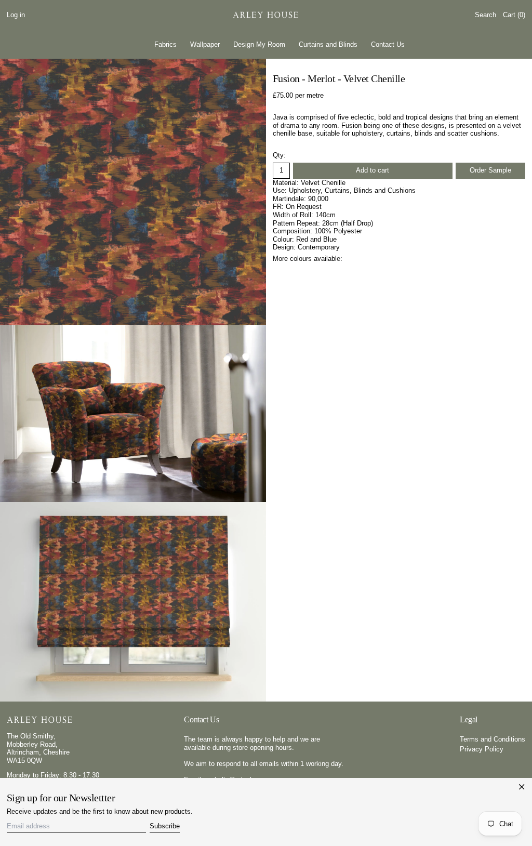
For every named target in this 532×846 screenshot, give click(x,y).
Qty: (279, 155)
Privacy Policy (481, 749)
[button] (485, 15)
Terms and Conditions (492, 739)
